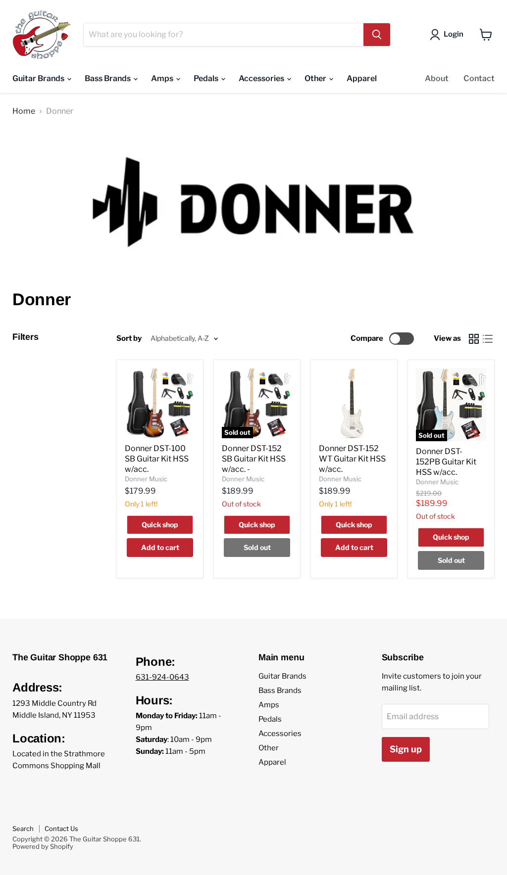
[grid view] (474, 339)
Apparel (362, 78)
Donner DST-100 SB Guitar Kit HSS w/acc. (157, 459)
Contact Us (61, 828)
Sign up (406, 749)
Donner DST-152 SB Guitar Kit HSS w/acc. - (254, 459)
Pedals (207, 78)
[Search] (376, 34)
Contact (479, 78)
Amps (163, 78)
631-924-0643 (162, 677)
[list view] (488, 339)
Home (23, 111)
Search (23, 828)
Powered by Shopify (42, 846)
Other (316, 78)
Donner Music (146, 479)
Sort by (129, 338)
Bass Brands (108, 78)
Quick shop (160, 524)
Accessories (262, 78)
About (437, 78)
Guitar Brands (39, 78)
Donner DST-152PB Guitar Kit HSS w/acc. (446, 462)
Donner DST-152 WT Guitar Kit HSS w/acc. (352, 459)
